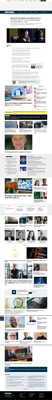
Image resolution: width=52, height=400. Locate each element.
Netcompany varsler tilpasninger (35, 14)
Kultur (6, 259)
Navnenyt (21, 396)
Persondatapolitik (41, 393)
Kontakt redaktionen (22, 397)
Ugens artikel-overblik (23, 393)
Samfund (36, 12)
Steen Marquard (9, 241)
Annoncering (30, 0)
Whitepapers (31, 396)
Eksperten (26, 0)
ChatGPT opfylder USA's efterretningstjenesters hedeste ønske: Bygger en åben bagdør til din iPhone (36, 380)
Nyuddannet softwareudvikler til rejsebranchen (41, 209)
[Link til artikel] (18, 93)
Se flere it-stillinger (26, 214)
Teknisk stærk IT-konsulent (10, 208)
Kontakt (39, 0)
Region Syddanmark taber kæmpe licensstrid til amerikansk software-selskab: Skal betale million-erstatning (16, 377)
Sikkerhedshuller (7, 194)
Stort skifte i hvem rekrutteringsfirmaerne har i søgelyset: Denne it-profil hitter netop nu (16, 385)
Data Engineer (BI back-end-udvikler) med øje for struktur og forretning (31, 209)
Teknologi (20, 12)
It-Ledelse (31, 12)
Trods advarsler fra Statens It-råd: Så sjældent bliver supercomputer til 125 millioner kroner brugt (15, 382)
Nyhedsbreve (35, 0)
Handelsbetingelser (41, 396)
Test (5, 362)
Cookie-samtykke (41, 394)
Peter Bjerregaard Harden (20, 241)
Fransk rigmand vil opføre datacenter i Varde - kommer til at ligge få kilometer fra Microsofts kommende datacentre (37, 382)
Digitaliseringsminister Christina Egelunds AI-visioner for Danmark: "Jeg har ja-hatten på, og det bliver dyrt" (40, 93)
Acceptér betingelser (21, 294)
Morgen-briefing (7, 309)
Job (13, 0)
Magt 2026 (35, 224)
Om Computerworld (9, 0)
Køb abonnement (43, 0)
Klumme (20, 224)
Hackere (28, 259)
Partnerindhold (31, 395)
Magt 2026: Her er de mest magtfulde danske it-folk (14, 14)
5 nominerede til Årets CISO (26, 14)
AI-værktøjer (38, 91)
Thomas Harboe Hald (42, 241)
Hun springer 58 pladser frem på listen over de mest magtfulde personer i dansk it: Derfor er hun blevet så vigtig (40, 98)
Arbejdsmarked (38, 100)
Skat (5, 224)
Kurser (18, 0)
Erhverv (25, 12)
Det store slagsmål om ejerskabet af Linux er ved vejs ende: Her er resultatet (17, 380)
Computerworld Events (32, 394)
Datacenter (37, 105)
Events (16, 0)
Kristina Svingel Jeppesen (31, 241)
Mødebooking (22, 0)
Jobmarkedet (6, 279)
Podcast (21, 394)
